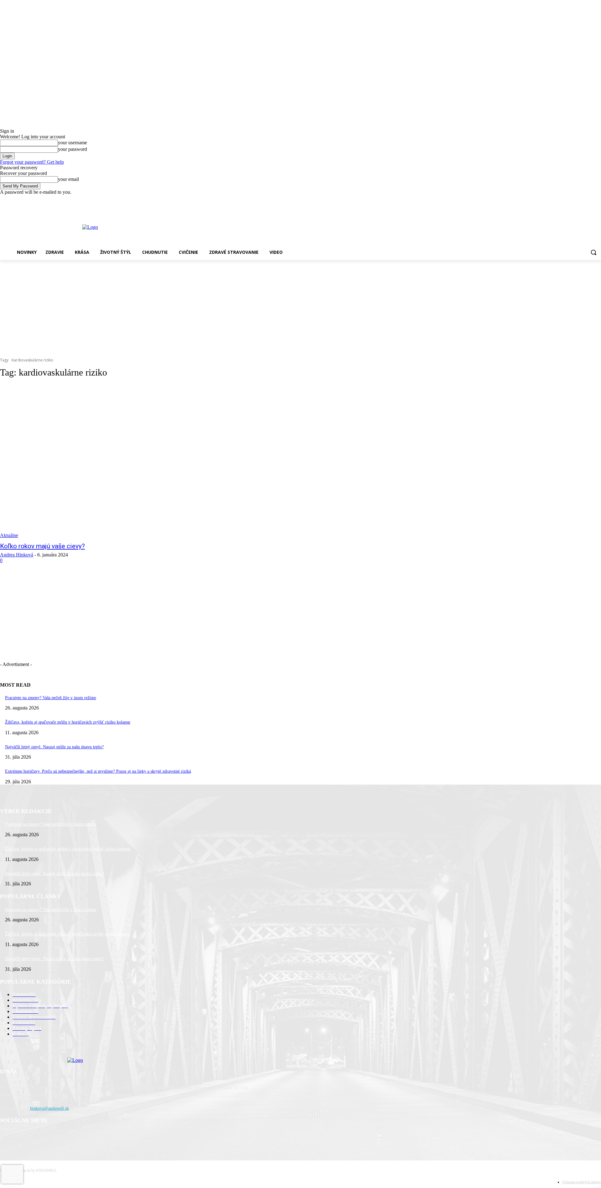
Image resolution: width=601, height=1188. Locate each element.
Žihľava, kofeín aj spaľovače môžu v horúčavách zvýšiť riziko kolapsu (67, 722)
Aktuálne (9, 535)
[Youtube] (597, 199)
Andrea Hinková (16, 554)
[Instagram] (588, 199)
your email (68, 179)
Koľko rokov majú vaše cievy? (42, 546)
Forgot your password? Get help (32, 162)
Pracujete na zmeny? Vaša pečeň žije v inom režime (50, 697)
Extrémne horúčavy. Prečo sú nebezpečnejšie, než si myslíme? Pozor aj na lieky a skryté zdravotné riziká (98, 771)
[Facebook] (580, 199)
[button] (593, 252)
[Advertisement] (300, 307)
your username (72, 142)
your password (72, 149)
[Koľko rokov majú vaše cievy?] (154, 461)
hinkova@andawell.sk (49, 1108)
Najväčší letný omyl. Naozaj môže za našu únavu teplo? (54, 747)
